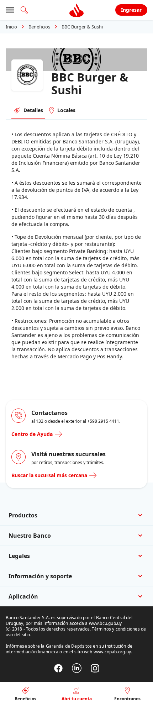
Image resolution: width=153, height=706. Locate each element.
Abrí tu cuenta (77, 699)
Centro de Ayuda (32, 434)
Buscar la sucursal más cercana (49, 475)
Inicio (11, 26)
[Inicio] (76, 10)
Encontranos (127, 699)
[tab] (28, 110)
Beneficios (39, 26)
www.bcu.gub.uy (105, 623)
